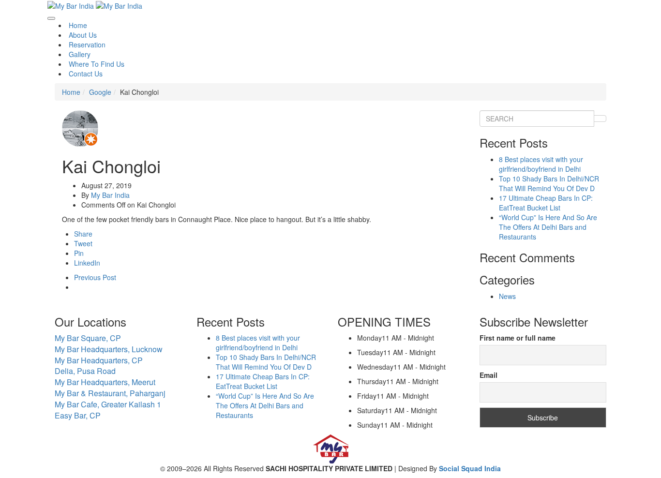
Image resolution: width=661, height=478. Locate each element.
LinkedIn (87, 263)
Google (100, 92)
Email (488, 375)
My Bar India (110, 195)
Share (83, 234)
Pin (79, 253)
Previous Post (95, 277)
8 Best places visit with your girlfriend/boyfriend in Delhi (541, 164)
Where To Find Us (96, 64)
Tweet (83, 243)
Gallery (79, 54)
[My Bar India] (71, 5)
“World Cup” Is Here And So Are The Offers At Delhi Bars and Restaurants (548, 226)
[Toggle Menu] (51, 18)
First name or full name (518, 338)
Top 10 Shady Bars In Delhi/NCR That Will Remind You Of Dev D (549, 183)
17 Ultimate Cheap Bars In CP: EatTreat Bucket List (546, 202)
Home (78, 25)
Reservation (87, 44)
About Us (83, 35)
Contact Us (86, 73)
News (507, 296)
